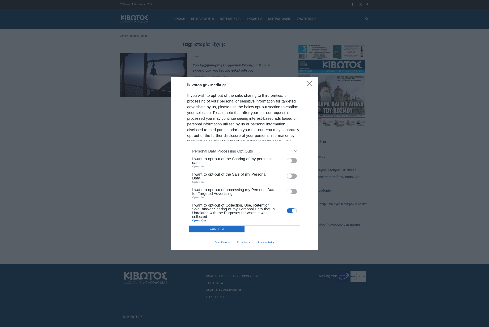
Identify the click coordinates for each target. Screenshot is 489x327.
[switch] (292, 160)
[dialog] (244, 163)
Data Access (244, 242)
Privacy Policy (266, 242)
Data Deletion (223, 242)
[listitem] (244, 151)
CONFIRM (217, 229)
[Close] (310, 84)
